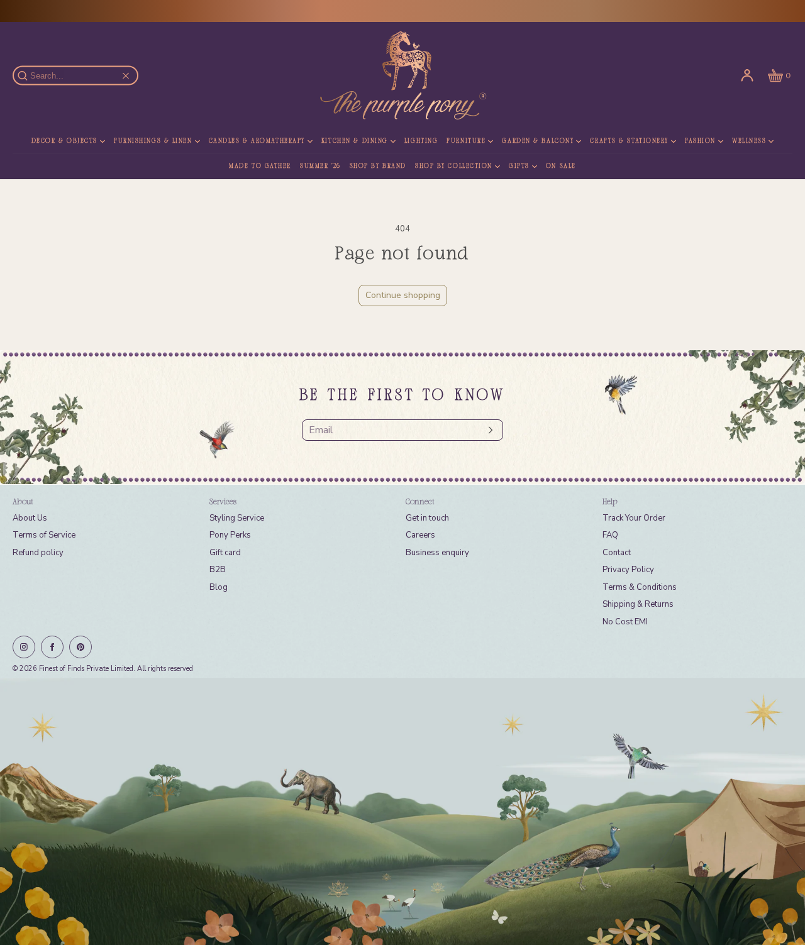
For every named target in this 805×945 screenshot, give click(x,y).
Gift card (225, 552)
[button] (778, 75)
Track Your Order (633, 518)
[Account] (747, 75)
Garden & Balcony (538, 141)
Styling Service (236, 518)
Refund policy (38, 552)
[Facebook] (52, 647)
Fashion (700, 141)
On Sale (561, 166)
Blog (218, 587)
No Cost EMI (625, 621)
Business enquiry (437, 552)
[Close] (126, 75)
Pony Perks (230, 535)
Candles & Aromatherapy (257, 141)
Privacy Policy (628, 569)
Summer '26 (320, 166)
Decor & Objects (64, 141)
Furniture (466, 141)
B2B (217, 569)
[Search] (29, 75)
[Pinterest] (80, 647)
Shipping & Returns (638, 604)
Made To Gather (260, 166)
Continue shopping (402, 295)
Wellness (749, 141)
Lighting (421, 141)
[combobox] (81, 75)
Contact (616, 552)
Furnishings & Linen (153, 141)
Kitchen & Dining (354, 141)
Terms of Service (44, 535)
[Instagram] (24, 647)
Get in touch (427, 518)
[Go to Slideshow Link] (402, 811)
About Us (30, 518)
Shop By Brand (378, 166)
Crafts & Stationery (629, 141)
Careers (420, 535)
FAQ (610, 535)
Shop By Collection (453, 166)
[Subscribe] (487, 430)
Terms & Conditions (639, 587)
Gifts (519, 166)
